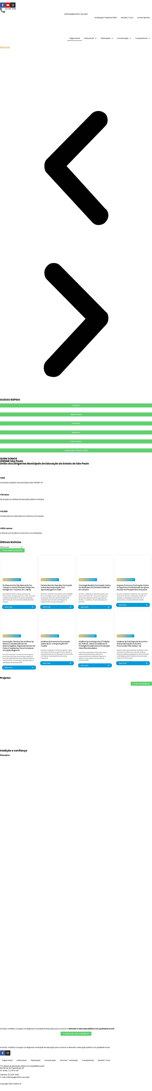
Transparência (141, 38)
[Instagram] (13, 5)
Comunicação (122, 38)
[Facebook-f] (2, 5)
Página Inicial (74, 38)
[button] (76, 168)
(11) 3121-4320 (13, 1075)
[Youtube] (7, 5)
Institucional (89, 38)
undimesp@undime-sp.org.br (18, 1077)
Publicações (105, 38)
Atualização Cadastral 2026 (106, 17)
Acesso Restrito (143, 17)
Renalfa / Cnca (127, 17)
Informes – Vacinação (69, 1060)
